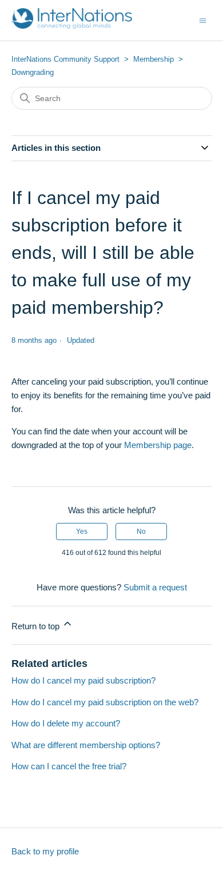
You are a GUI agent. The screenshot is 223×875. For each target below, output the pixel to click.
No (141, 532)
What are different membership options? (85, 745)
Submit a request (155, 587)
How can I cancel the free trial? (68, 766)
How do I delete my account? (65, 723)
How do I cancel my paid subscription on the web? (104, 702)
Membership (153, 59)
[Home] (72, 26)
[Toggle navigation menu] (202, 20)
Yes (81, 532)
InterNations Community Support (65, 59)
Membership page (158, 445)
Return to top (36, 626)
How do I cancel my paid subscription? (83, 680)
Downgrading (32, 72)
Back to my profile (45, 851)
